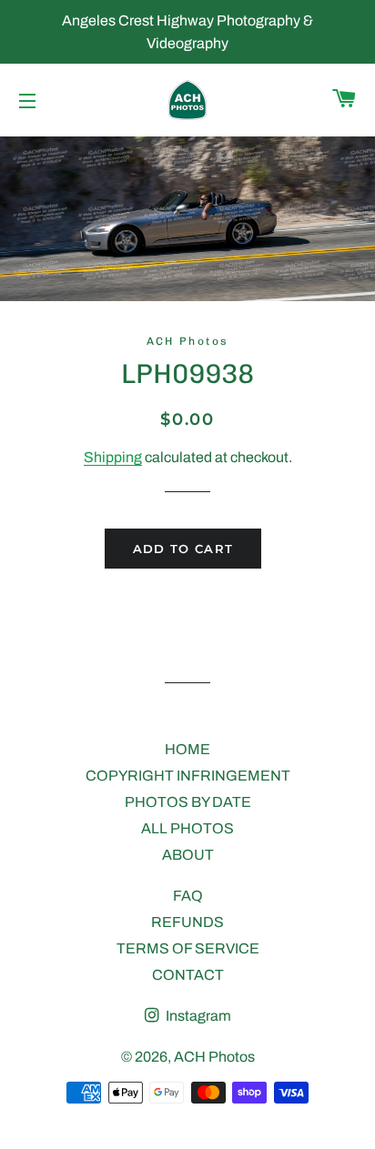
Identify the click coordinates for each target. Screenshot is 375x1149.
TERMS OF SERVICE (188, 948)
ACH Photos (214, 1056)
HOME (187, 749)
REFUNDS (187, 922)
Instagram (197, 1015)
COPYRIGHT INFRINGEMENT (188, 775)
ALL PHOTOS (187, 828)
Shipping (113, 457)
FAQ (188, 895)
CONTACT (188, 975)
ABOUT (188, 854)
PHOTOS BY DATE (188, 802)
